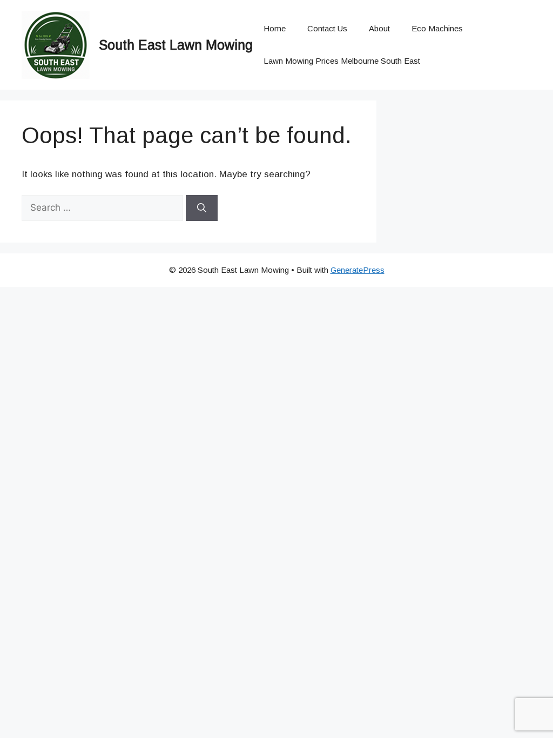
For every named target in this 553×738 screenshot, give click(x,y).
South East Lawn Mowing (176, 44)
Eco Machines (437, 28)
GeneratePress (358, 269)
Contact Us (327, 28)
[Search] (202, 208)
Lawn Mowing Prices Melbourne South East (342, 60)
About (379, 28)
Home (275, 28)
